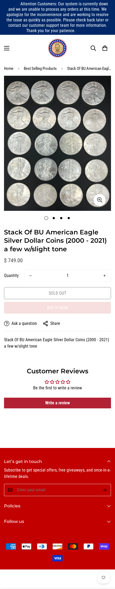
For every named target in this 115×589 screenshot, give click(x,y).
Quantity (11, 275)
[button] (105, 48)
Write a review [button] (57, 402)
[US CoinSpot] (57, 48)
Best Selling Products (40, 68)
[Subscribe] (105, 490)
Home (8, 68)
